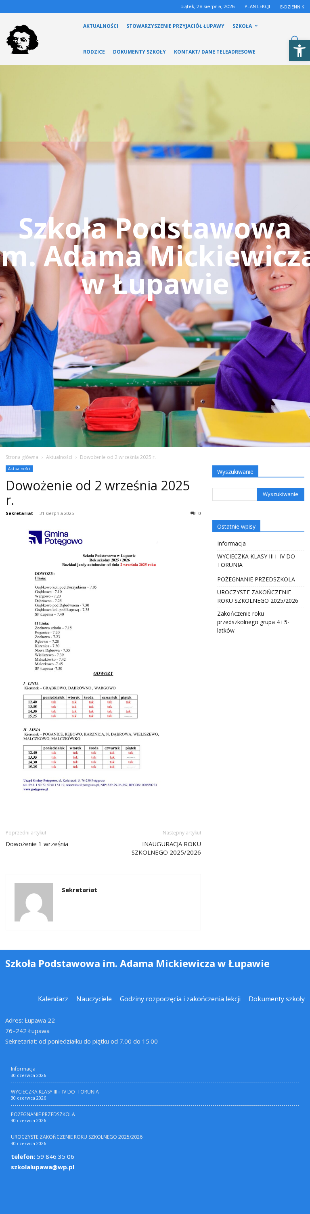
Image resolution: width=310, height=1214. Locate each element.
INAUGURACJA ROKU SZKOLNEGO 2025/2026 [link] (166, 848)
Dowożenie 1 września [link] (37, 844)
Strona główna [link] (22, 457)
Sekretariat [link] (19, 513)
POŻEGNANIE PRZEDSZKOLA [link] (256, 579)
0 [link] (199, 513)
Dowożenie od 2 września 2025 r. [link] (98, 492)
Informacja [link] (231, 543)
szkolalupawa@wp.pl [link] (42, 1167)
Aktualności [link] (59, 457)
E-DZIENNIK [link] (292, 7)
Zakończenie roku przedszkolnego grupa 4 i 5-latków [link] (253, 622)
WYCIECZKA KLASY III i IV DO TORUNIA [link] (257, 560)
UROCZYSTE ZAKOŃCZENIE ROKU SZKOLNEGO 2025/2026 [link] (257, 596)
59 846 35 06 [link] (42, 1156)
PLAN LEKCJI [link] (257, 6)
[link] (299, 50)
